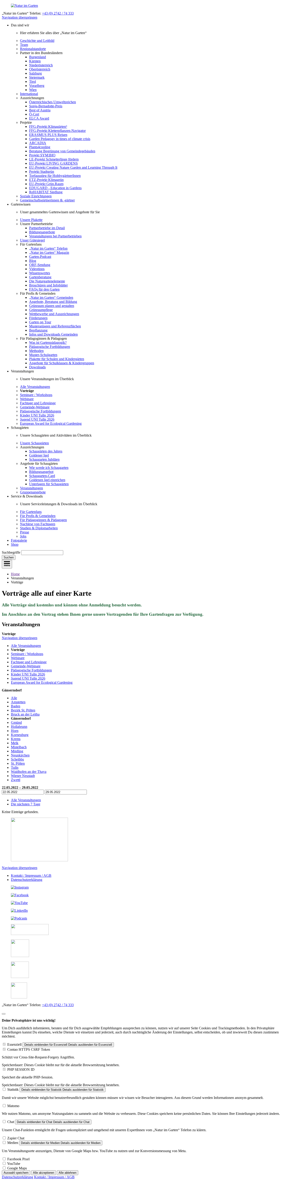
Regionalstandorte (33, 49)
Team (24, 45)
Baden (15, 706)
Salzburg (35, 73)
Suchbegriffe (11, 552)
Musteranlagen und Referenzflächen (55, 326)
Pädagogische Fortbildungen (49, 347)
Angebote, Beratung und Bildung (53, 302)
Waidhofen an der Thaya (28, 772)
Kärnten (35, 61)
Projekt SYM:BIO (42, 155)
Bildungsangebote (42, 232)
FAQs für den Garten (44, 289)
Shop (14, 544)
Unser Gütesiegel (32, 240)
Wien (33, 90)
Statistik (13, 1089)
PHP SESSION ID (21, 1069)
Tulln (14, 767)
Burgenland (37, 57)
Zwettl (15, 780)
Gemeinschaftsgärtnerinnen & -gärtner (47, 200)
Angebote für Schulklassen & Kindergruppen (61, 363)
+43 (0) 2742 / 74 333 (58, 13)
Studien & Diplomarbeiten (39, 528)
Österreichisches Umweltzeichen (52, 102)
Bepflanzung (38, 330)
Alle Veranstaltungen (35, 387)
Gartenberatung (40, 277)
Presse (24, 532)
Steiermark (37, 77)
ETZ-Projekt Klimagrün (46, 180)
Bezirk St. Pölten (23, 710)
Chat (10, 1122)
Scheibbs (17, 759)
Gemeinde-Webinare (35, 407)
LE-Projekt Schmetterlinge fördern (54, 159)
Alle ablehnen (67, 1172)
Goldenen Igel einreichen (47, 480)
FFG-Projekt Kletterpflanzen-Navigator (57, 131)
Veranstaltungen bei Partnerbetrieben (55, 236)
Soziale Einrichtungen (36, 196)
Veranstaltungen (31, 488)
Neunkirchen (20, 755)
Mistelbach (19, 747)
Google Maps (17, 1168)
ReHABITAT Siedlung (46, 192)
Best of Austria (39, 110)
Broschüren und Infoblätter (48, 285)
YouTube (13, 1164)
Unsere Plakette (31, 220)
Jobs (23, 536)
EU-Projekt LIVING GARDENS (53, 163)
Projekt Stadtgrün (41, 171)
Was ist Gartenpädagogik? (48, 342)
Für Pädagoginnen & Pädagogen (43, 520)
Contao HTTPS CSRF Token (28, 1049)
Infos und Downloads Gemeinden (53, 334)
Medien (12, 1143)
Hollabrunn (19, 727)
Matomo (13, 1106)
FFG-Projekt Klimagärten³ (48, 126)
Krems (15, 739)
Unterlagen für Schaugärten (49, 484)
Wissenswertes (39, 273)
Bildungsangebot (41, 472)
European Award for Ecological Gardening (51, 423)
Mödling (17, 751)
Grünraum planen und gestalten (51, 306)
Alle (14, 698)
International (29, 94)
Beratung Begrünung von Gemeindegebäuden (62, 151)
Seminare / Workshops (36, 395)
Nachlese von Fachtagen (37, 524)
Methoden (36, 351)
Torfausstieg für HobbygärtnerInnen (55, 176)
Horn (14, 731)
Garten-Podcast (40, 257)
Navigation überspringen (19, 17)
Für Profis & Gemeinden (37, 516)
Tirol (32, 81)
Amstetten (18, 702)
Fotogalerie (19, 540)
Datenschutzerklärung (26, 880)
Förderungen (38, 318)
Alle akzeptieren (43, 1172)
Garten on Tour (40, 322)
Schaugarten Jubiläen (44, 459)
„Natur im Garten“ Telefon (48, 248)
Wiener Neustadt (23, 776)
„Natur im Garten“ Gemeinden (51, 297)
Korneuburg (19, 735)
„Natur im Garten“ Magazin (49, 252)
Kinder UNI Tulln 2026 (37, 415)
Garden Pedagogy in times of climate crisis (59, 139)
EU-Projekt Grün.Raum (46, 184)
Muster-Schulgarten (43, 355)
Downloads (37, 367)
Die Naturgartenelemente (47, 281)
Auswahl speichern (16, 1172)
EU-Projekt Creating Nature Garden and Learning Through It (73, 167)
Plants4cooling (39, 147)
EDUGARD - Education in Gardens (55, 188)
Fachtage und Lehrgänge (38, 403)
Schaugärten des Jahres (45, 451)
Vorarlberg (36, 86)
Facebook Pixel (18, 1159)
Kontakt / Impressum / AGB (31, 875)
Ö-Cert (34, 114)
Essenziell (14, 1044)
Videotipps (37, 269)
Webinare (27, 399)
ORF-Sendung (39, 265)
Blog (32, 261)
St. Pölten (18, 763)
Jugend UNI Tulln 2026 (37, 419)
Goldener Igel (39, 455)
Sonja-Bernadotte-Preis (45, 106)
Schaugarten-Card (42, 476)
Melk (14, 743)
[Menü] (7, 564)
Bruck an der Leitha (25, 714)
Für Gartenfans (31, 512)
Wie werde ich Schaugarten (48, 468)
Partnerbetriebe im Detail (47, 228)
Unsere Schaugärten (34, 443)
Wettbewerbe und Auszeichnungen (54, 314)
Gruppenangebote (33, 492)
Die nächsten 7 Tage (25, 804)
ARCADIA (37, 143)
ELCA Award (39, 118)
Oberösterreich (39, 69)
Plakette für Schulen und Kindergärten (56, 359)
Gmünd (16, 722)
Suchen (9, 557)
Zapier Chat (15, 1138)
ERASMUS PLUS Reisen (48, 135)
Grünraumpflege (41, 310)
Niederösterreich (41, 65)
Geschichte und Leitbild (37, 41)
